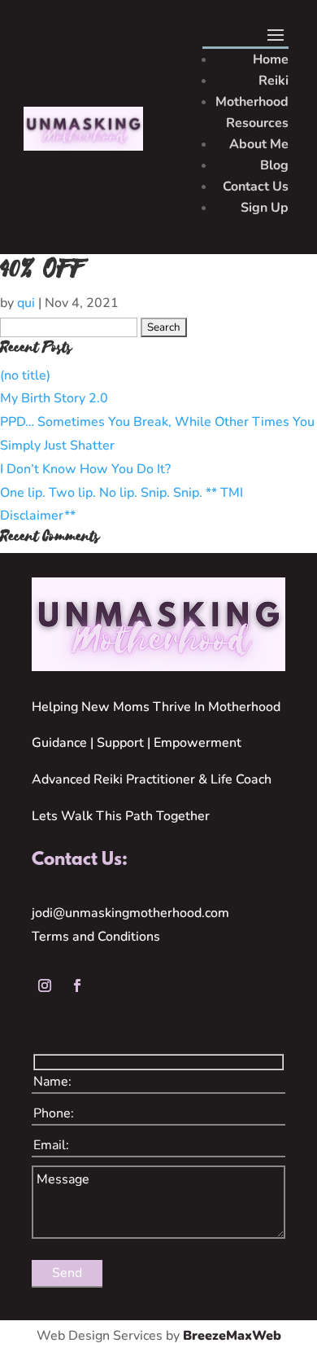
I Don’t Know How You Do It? (85, 469)
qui (26, 303)
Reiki (273, 81)
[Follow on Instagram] (45, 985)
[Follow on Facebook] (77, 985)
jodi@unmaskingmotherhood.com (130, 913)
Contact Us (256, 186)
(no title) (25, 375)
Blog (274, 165)
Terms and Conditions (96, 937)
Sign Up (265, 208)
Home (271, 59)
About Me (259, 144)
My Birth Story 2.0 (54, 398)
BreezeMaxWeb (232, 1336)
